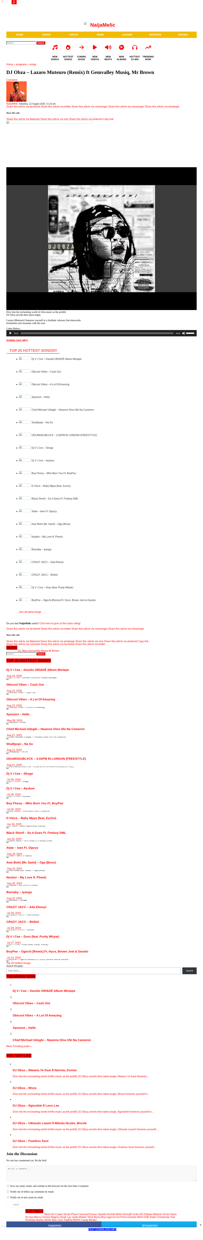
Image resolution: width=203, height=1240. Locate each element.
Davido (132, 1217)
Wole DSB (143, 1217)
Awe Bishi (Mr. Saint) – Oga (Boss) (50, 524)
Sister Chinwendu (160, 1217)
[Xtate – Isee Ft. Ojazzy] (25, 511)
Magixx (55, 1217)
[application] (101, 333)
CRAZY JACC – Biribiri (45, 574)
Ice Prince (122, 1217)
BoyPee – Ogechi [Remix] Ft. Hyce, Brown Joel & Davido (64, 600)
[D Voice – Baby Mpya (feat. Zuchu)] (25, 486)
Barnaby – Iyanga (41, 549)
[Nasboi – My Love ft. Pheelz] (25, 536)
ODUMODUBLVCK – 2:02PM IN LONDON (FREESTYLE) (64, 435)
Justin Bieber (79, 1217)
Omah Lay (65, 1217)
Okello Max (50, 1220)
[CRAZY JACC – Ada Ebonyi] (25, 562)
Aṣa (31, 1217)
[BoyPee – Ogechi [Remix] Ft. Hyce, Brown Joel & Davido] (25, 600)
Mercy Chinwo (42, 1217)
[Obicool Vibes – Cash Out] (25, 371)
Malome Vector (161, 1214)
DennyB (127, 1214)
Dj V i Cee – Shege (42, 447)
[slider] (190, 333)
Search (189, 970)
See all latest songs (30, 612)
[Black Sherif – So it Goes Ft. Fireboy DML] (25, 498)
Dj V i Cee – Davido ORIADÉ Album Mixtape (57, 359)
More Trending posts (18, 1046)
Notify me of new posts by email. (26, 1197)
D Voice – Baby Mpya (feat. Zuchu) (51, 486)
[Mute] (183, 333)
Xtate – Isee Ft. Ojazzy (44, 511)
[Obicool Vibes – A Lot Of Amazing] (25, 384)
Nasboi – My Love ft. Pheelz (47, 536)
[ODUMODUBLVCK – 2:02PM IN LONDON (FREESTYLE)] (25, 435)
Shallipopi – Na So (42, 422)
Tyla (172, 1217)
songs (32, 64)
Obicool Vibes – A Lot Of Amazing (50, 384)
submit (16, 1204)
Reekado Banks (34, 1220)
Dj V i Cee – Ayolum (43, 460)
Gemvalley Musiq (38, 650)
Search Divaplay (14, 966)
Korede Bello (114, 1214)
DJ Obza (23, 650)
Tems (90, 1217)
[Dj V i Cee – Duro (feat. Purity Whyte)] (25, 587)
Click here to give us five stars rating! (59, 623)
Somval (83, 1214)
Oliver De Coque (53, 1214)
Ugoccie (111, 1217)
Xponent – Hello (41, 397)
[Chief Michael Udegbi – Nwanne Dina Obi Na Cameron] (25, 409)
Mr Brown (54, 650)
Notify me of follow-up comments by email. (32, 1191)
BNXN (76, 1220)
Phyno (75, 1214)
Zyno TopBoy (64, 1220)
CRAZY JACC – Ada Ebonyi (48, 562)
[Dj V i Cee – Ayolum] (25, 460)
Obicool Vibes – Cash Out (46, 371)
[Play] (10, 333)
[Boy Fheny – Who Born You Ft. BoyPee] (25, 473)
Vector (67, 1214)
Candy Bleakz (89, 1220)
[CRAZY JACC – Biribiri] (25, 574)
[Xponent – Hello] (25, 397)
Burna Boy (100, 1217)
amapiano (21, 64)
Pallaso (148, 1214)
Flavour (92, 1214)
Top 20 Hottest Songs (18, 963)
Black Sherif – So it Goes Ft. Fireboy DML (55, 498)
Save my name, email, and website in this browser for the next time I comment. (49, 1186)
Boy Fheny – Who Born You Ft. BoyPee (54, 473)
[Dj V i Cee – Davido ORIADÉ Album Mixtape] (25, 359)
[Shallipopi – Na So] (25, 422)
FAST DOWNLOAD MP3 (102, 1229)
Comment (11, 80)
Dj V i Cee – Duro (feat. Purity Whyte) (52, 587)
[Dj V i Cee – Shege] (25, 447)
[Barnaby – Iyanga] (25, 549)
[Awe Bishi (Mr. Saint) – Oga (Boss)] (25, 524)
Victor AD (137, 1214)
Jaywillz (102, 1214)
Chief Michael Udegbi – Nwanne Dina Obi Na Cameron (63, 409)
